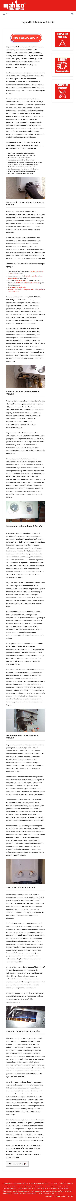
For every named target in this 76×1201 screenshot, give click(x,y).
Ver (26, 1164)
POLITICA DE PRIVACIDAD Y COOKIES (63, 1196)
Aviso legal (49, 1196)
